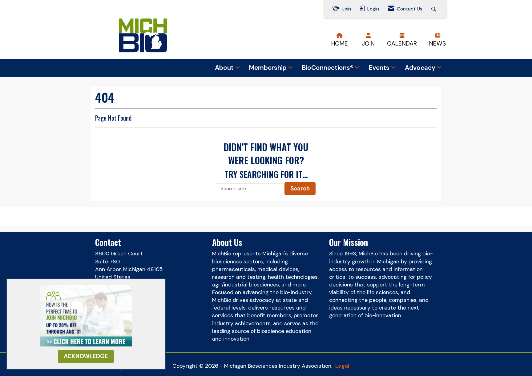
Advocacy (421, 68)
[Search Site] (434, 9)
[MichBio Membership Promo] (86, 315)
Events (380, 68)
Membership (268, 68)
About (225, 68)
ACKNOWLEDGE (86, 356)
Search (300, 188)
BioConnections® (328, 68)
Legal (342, 365)
